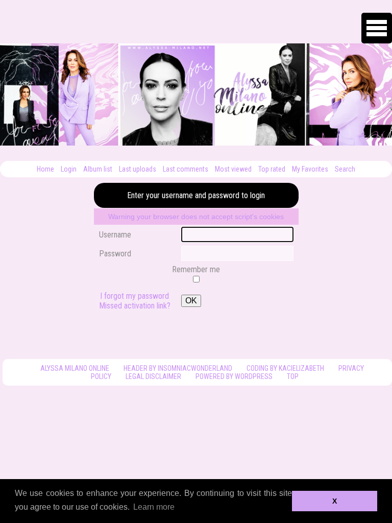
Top (293, 376)
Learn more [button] (154, 507)
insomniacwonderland (195, 368)
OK (191, 300)
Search (345, 169)
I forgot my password (134, 296)
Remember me (196, 269)
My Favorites (310, 169)
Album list (97, 169)
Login (69, 169)
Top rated (271, 169)
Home (45, 169)
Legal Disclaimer (153, 376)
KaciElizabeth (301, 368)
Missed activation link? (134, 306)
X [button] (334, 501)
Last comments (185, 169)
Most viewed (233, 169)
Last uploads (137, 169)
